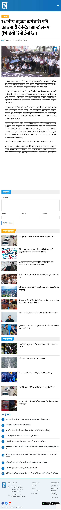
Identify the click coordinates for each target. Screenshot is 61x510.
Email (24, 213)
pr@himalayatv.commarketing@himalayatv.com (18, 495)
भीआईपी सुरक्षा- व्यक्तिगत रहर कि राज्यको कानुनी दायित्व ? (22, 435)
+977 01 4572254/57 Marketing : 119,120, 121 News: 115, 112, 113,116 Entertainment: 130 (17, 488)
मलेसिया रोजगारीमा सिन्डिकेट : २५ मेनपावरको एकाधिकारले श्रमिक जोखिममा (27, 462)
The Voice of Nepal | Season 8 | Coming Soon (55, 487)
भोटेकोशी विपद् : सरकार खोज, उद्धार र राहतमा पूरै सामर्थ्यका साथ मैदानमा (26, 441)
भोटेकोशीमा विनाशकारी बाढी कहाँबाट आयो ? (18, 425)
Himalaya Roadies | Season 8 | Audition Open (54, 492)
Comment (5, 197)
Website (44, 213)
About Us (33, 485)
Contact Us (34, 488)
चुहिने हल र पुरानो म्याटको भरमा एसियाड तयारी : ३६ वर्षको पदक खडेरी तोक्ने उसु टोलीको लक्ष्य (32, 473)
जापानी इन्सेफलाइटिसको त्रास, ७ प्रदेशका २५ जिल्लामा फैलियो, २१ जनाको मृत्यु (28, 430)
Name (3, 213)
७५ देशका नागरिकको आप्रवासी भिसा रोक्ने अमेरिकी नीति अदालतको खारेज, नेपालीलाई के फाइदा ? (32, 447)
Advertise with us (35, 490)
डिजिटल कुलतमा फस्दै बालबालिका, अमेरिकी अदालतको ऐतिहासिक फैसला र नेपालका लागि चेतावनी (31, 455)
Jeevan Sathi (54, 497)
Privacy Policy (34, 493)
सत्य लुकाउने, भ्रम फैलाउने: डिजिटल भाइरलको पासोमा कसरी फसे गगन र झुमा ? (28, 419)
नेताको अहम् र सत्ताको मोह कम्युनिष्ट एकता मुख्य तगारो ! (21, 468)
